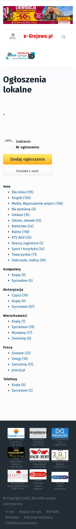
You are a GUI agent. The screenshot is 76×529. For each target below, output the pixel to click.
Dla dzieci (22, 192)
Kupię (19, 275)
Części (20, 295)
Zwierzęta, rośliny (29, 260)
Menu (13, 38)
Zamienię (21, 338)
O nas (9, 512)
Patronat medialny (38, 517)
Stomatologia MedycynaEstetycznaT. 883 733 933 (18, 486)
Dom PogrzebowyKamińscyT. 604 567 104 (16, 463)
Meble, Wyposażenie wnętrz (37, 203)
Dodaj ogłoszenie (27, 159)
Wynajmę (22, 333)
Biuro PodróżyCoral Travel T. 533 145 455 (16, 442)
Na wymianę (24, 209)
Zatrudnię (22, 364)
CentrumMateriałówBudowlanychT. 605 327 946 (39, 464)
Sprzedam (22, 281)
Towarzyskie (24, 255)
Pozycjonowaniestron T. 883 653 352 (60, 442)
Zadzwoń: (23, 141)
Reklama (12, 517)
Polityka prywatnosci (21, 523)
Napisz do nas (30, 512)
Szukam (21, 353)
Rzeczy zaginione (27, 243)
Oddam (20, 215)
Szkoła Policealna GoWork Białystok (38, 484)
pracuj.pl (18, 370)
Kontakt (52, 512)
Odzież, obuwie (26, 220)
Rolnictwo (22, 226)
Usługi (20, 359)
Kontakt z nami (27, 171)
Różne (20, 232)
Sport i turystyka (28, 249)
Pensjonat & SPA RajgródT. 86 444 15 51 (60, 464)
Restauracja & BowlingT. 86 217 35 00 (38, 442)
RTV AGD (21, 237)
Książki (21, 198)
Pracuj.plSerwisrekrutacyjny (60, 486)
